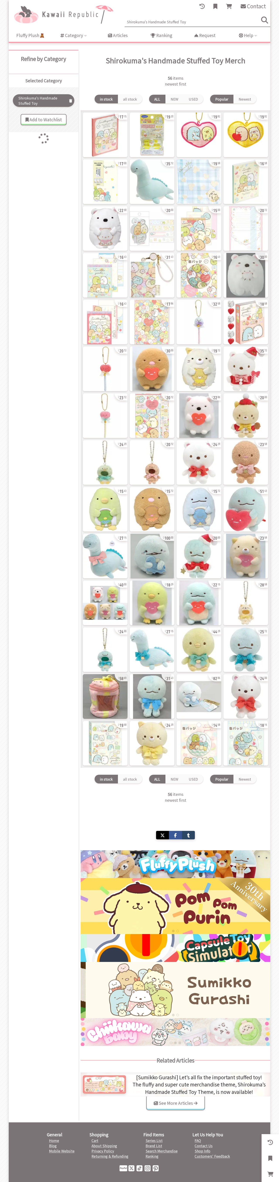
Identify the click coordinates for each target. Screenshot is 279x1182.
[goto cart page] (229, 6)
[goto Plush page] (175, 864)
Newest (245, 99)
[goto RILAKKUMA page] (175, 990)
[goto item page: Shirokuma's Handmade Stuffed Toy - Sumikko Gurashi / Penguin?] (105, 462)
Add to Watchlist (45, 119)
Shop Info (202, 1150)
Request (207, 35)
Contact (256, 6)
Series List (154, 1140)
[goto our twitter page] (132, 1168)
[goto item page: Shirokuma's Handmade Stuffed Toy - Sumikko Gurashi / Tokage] (199, 322)
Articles (120, 35)
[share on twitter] (162, 835)
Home (54, 1140)
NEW (174, 99)
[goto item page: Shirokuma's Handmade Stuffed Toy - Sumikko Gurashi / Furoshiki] (105, 696)
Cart (95, 1140)
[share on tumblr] (188, 835)
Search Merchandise (162, 1150)
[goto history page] (202, 6)
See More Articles (176, 1103)
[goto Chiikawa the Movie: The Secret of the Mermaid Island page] (175, 906)
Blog (53, 1145)
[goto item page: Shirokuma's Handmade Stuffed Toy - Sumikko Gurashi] (105, 135)
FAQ (198, 1140)
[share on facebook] (175, 835)
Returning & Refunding (110, 1156)
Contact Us (204, 1145)
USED (193, 99)
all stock (130, 99)
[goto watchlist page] (215, 6)
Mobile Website (62, 1150)
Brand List (154, 1145)
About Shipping (104, 1145)
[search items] (264, 20)
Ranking (163, 35)
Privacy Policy (103, 1150)
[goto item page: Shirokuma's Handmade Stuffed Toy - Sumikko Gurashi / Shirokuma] (105, 228)
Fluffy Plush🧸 (30, 35)
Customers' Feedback (212, 1156)
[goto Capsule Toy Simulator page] (175, 948)
